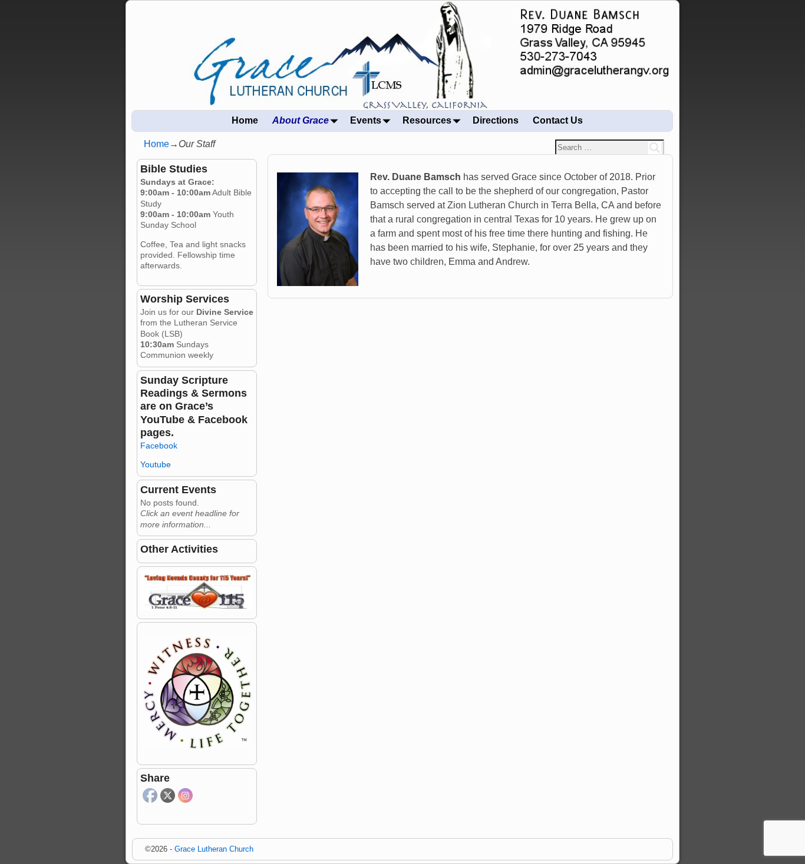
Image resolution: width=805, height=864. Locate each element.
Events (365, 120)
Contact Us (558, 120)
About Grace (300, 120)
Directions (496, 120)
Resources (426, 120)
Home (245, 120)
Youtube (155, 464)
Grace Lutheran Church (213, 849)
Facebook (158, 445)
